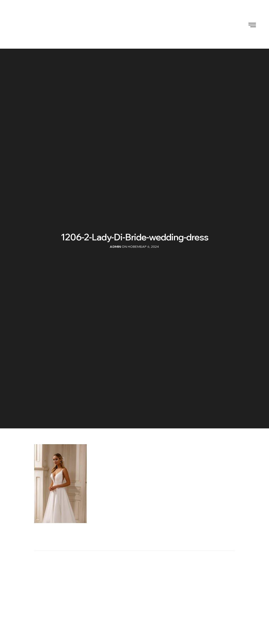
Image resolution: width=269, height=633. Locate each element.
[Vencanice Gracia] (134, 24)
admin (115, 247)
